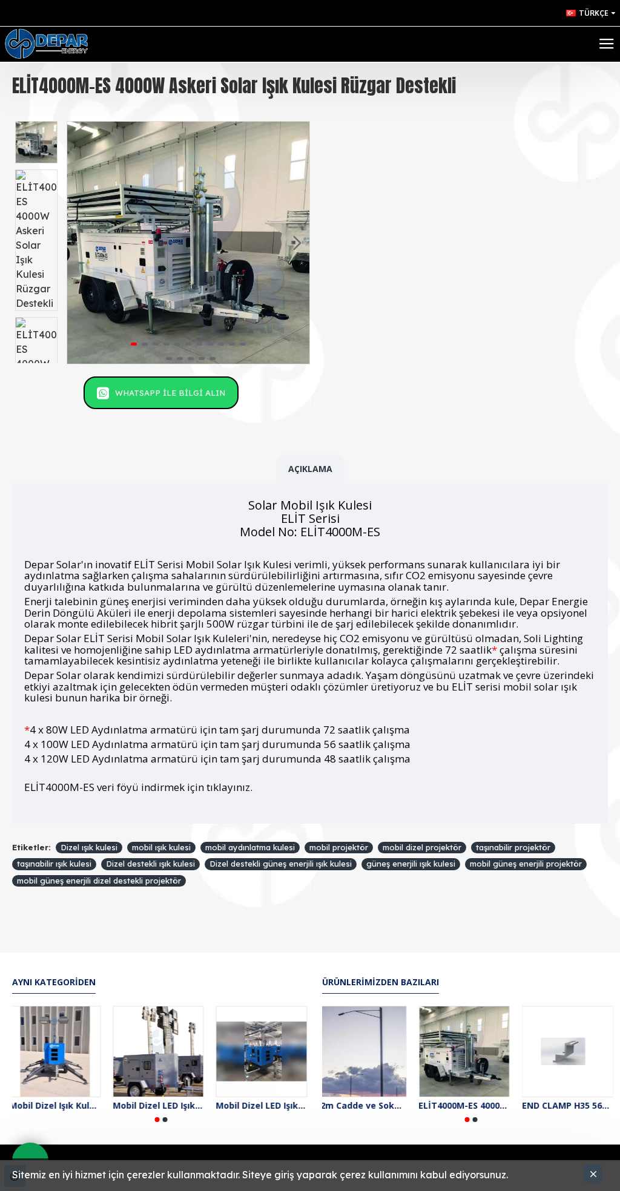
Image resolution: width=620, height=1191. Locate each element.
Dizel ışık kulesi (89, 847)
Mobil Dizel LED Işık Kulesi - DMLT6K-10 (161, 1105)
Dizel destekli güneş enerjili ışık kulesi (280, 863)
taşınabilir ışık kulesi (54, 863)
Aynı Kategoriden (54, 982)
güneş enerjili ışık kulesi (410, 863)
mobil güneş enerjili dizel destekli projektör (99, 880)
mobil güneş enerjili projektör (526, 863)
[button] (79, 243)
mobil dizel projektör (422, 847)
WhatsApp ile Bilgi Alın (170, 393)
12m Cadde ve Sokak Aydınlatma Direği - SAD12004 (368, 1105)
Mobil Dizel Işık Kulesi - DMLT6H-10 (58, 1105)
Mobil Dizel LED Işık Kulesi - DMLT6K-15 (264, 1105)
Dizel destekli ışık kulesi (150, 863)
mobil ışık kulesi (161, 847)
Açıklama (310, 468)
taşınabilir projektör (513, 847)
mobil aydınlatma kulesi (250, 847)
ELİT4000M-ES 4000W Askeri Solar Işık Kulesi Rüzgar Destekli (471, 1105)
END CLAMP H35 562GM (574, 1105)
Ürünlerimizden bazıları (380, 982)
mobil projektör (338, 847)
